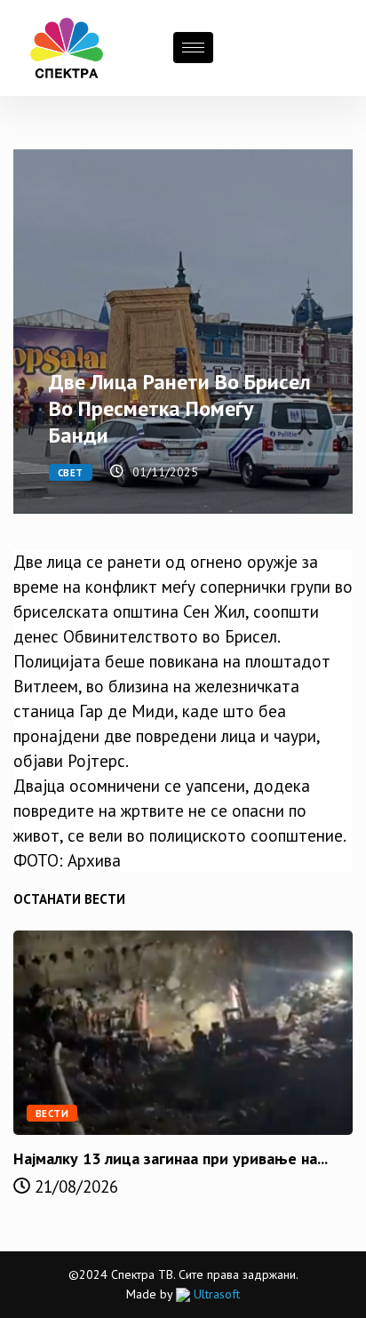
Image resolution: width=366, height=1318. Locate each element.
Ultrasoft (215, 1294)
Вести (52, 1113)
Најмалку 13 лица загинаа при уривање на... (170, 1158)
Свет (71, 473)
